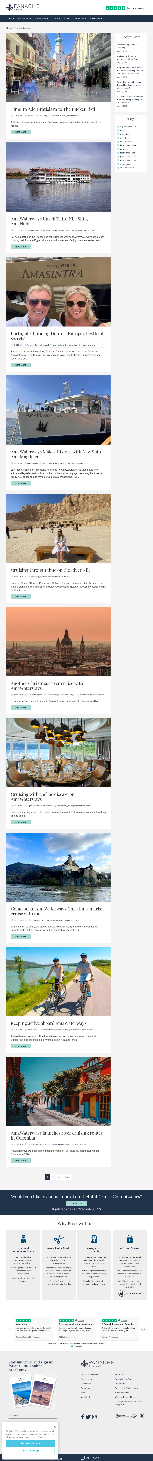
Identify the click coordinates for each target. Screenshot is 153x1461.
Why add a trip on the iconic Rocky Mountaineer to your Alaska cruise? (129, 85)
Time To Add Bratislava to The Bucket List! (53, 109)
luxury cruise (47, 116)
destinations (125, 164)
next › (58, 1177)
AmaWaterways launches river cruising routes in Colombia (57, 1135)
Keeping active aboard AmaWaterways (48, 1023)
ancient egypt (36, 576)
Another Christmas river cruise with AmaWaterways (47, 685)
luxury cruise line (127, 152)
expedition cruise (128, 126)
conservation (126, 141)
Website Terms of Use (125, 1397)
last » (67, 1177)
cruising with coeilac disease (79, 806)
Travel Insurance (122, 1392)
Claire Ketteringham (35, 695)
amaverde (64, 695)
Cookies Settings (30, 1451)
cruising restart (127, 167)
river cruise (69, 345)
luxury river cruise (59, 116)
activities (124, 137)
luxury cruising (49, 230)
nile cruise (59, 576)
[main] (30, 1441)
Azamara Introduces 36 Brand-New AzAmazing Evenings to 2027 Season (130, 99)
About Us (119, 1374)
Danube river (84, 695)
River (66, 18)
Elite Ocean (86, 1383)
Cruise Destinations (89, 1374)
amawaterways (73, 116)
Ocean (55, 18)
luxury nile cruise (88, 230)
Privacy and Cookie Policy (126, 1388)
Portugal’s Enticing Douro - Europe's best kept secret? (57, 335)
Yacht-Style (86, 1397)
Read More (20, 132)
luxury (66, 576)
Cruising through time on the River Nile (51, 570)
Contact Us (76, 1203)
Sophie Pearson (33, 806)
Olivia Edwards (33, 1030)
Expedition (79, 18)
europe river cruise (86, 1030)
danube (67, 920)
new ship (124, 149)
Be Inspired (95, 18)
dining (123, 130)
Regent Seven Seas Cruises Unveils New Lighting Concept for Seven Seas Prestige (130, 70)
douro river (78, 345)
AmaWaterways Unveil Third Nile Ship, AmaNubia (49, 221)
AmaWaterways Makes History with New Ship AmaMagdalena (56, 454)
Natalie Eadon (32, 116)
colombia (84, 463)
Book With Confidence (125, 1379)
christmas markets (96, 695)
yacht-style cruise (128, 156)
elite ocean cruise (128, 160)
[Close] (54, 1426)
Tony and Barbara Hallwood (38, 345)
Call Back (92, 1458)
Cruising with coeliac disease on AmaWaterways (43, 796)
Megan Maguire (33, 230)
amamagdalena (61, 463)
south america (45, 1144)
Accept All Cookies (30, 1443)
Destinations (23, 18)
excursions (125, 134)
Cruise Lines (41, 18)
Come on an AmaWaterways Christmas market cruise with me (57, 911)
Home (11, 18)
